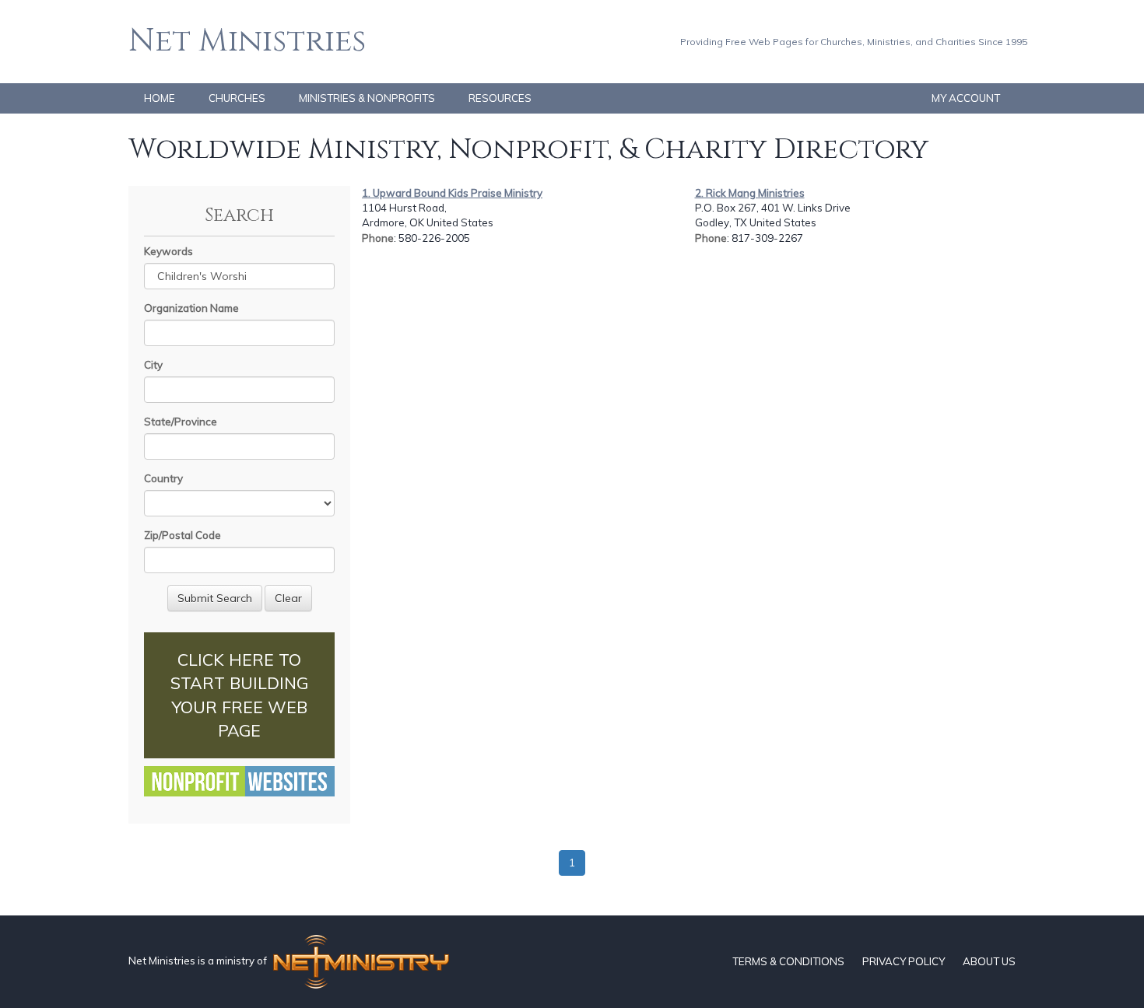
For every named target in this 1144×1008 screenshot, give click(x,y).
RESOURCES (500, 98)
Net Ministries (247, 41)
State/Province (180, 421)
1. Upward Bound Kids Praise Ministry (452, 193)
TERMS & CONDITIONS (788, 961)
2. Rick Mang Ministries (750, 193)
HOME (159, 98)
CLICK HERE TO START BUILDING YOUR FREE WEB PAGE (239, 694)
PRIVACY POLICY (903, 961)
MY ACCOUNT (966, 98)
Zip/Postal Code (182, 535)
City (153, 365)
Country (163, 478)
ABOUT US (989, 961)
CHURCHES (237, 98)
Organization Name (191, 308)
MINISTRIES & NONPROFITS (367, 98)
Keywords (168, 251)
